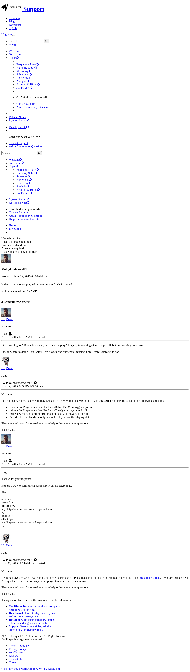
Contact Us (15, 659)
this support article (149, 577)
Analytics (21, 81)
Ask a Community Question (32, 107)
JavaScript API (17, 228)
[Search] (46, 41)
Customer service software (30, 668)
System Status (17, 120)
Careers (13, 662)
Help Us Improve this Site (24, 219)
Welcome (14, 51)
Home (12, 225)
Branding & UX (25, 67)
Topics (13, 57)
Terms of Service (19, 645)
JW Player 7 (23, 87)
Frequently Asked (26, 64)
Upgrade (6, 34)
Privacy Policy (17, 649)
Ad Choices (16, 652)
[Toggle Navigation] (13, 35)
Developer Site (17, 127)
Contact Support (25, 103)
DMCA (13, 655)
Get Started (15, 54)
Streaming (22, 71)
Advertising (23, 74)
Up (3, 319)
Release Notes (17, 117)
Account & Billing (27, 84)
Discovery (22, 77)
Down (9, 319)
